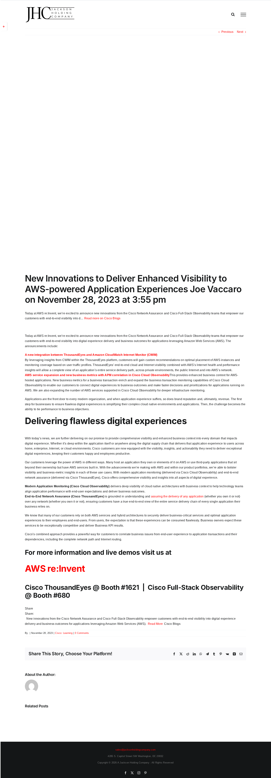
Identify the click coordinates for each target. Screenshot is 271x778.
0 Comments (82, 633)
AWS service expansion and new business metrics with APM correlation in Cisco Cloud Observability (97, 375)
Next (240, 31)
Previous (227, 31)
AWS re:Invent (55, 568)
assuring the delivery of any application (177, 496)
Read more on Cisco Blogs (102, 318)
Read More (155, 623)
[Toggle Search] (233, 14)
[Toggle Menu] (243, 14)
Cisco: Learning (63, 633)
